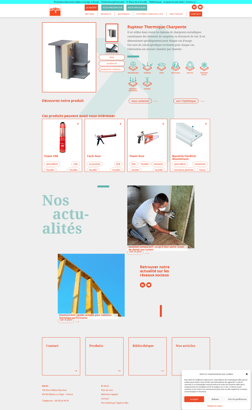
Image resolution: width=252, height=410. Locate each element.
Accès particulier (137, 7)
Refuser (215, 399)
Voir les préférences (237, 399)
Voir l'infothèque (186, 101)
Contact (196, 14)
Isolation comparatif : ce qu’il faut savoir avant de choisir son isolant (156, 248)
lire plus (135, 252)
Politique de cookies (214, 406)
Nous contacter (140, 101)
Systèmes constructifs (149, 14)
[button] (246, 374)
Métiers (89, 14)
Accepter (194, 399)
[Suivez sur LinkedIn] (194, 7)
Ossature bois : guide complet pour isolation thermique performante (85, 316)
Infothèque (176, 14)
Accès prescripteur (112, 7)
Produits (106, 14)
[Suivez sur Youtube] (200, 7)
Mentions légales (109, 394)
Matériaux (124, 14)
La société (91, 7)
